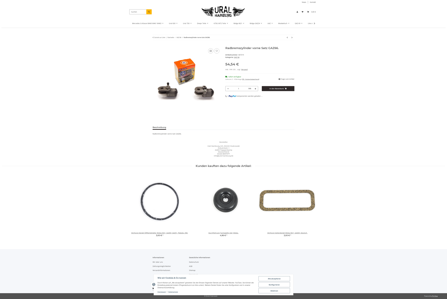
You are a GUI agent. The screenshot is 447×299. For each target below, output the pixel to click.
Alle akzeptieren (274, 279)
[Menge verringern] (228, 88)
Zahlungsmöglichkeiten (162, 266)
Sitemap (192, 270)
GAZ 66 (236, 57)
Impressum (161, 292)
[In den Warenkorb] (154, 45)
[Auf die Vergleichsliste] (210, 50)
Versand (244, 69)
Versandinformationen (161, 270)
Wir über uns (158, 262)
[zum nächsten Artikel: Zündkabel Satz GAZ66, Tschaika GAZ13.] (292, 37)
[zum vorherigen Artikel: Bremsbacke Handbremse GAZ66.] (287, 37)
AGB (190, 266)
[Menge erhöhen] (255, 88)
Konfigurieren (274, 285)
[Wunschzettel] (302, 12)
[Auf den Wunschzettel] (216, 50)
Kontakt (313, 2)
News (304, 2)
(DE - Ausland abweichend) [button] (250, 79)
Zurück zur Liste (159, 37)
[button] (297, 12)
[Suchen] (149, 11)
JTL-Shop (435, 296)
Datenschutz (173, 292)
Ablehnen (274, 291)
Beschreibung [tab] (159, 127)
